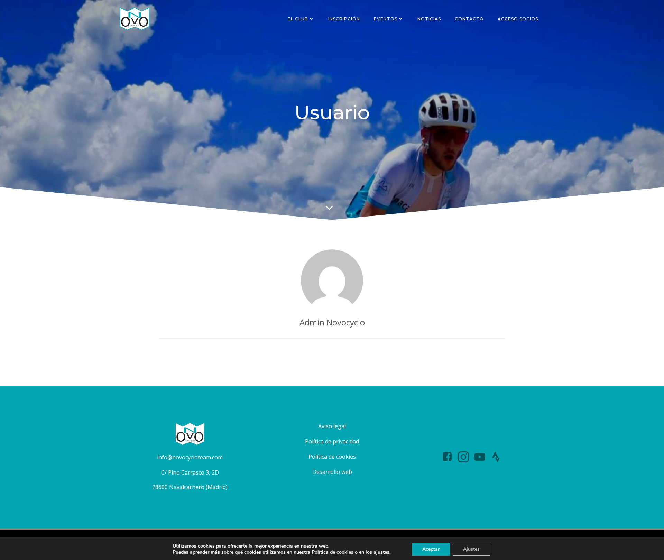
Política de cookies (332, 552)
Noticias (429, 18)
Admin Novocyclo (332, 322)
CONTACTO (469, 18)
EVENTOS (385, 18)
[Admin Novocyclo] (332, 280)
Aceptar (431, 549)
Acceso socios (518, 18)
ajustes (381, 552)
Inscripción (344, 18)
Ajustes (471, 549)
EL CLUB (298, 18)
